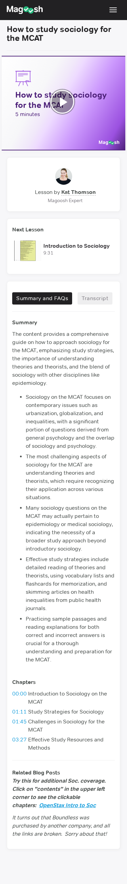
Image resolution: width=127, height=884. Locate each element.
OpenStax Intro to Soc (67, 805)
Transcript (95, 298)
